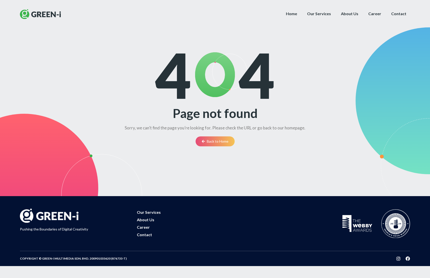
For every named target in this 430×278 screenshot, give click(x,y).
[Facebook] (408, 258)
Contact (398, 13)
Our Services (319, 13)
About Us (349, 13)
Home (291, 13)
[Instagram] (398, 258)
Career (374, 13)
